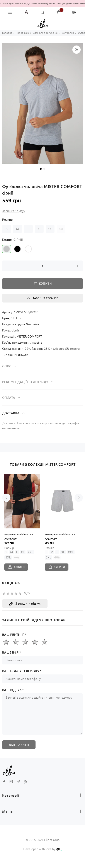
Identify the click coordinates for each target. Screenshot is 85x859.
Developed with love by (39, 849)
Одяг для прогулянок (45, 32)
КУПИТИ (45, 283)
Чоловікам (22, 32)
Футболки (68, 32)
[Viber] (25, 782)
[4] (35, 642)
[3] (25, 642)
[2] (16, 642)
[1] (6, 642)
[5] (44, 642)
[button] (78, 108)
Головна (7, 32)
